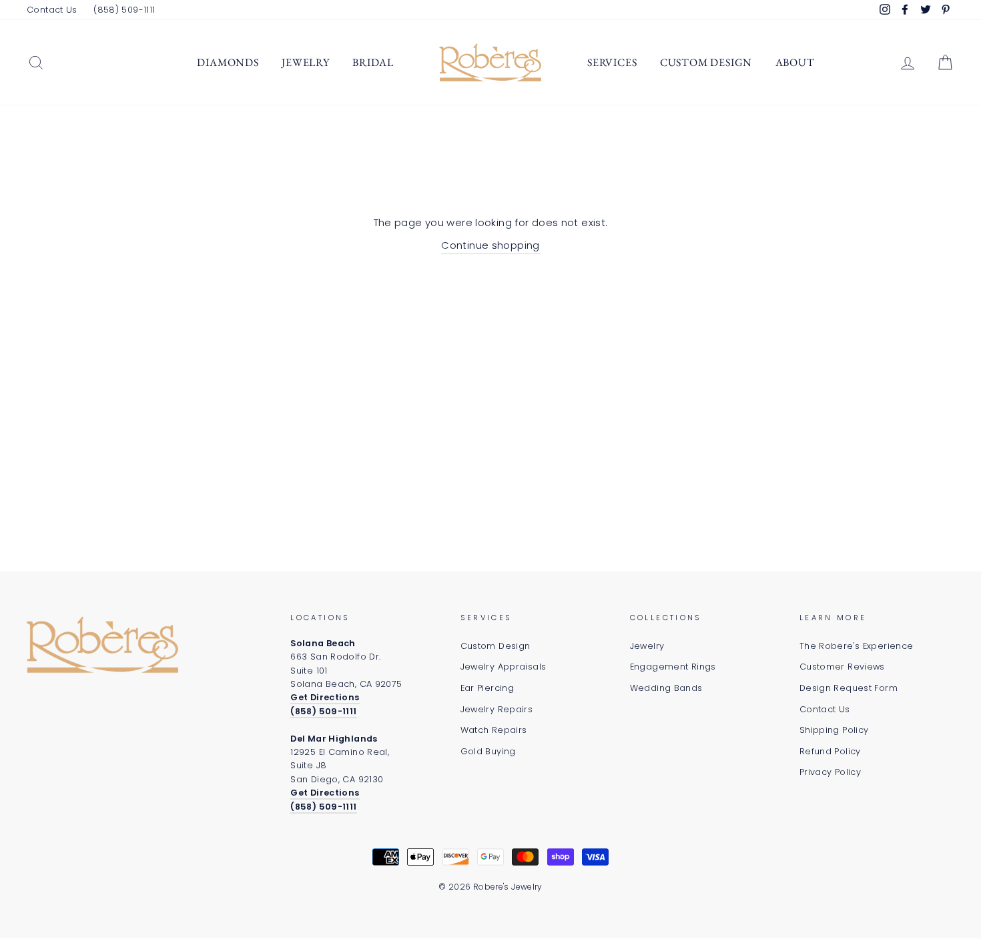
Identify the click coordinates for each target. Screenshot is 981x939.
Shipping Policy (834, 730)
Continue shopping (490, 245)
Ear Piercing (487, 688)
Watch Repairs (493, 730)
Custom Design (706, 62)
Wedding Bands (666, 688)
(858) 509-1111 (124, 9)
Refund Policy (830, 751)
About (795, 62)
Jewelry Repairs (496, 709)
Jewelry (306, 62)
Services (612, 62)
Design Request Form (848, 688)
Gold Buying (488, 751)
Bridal (373, 62)
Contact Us (52, 9)
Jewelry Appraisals (503, 666)
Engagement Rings (673, 666)
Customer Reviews (842, 666)
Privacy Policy (830, 772)
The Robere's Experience (856, 646)
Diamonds (227, 62)
